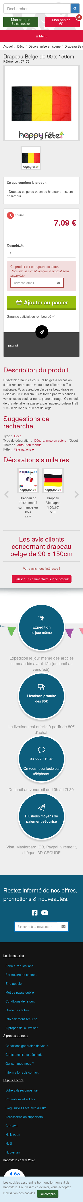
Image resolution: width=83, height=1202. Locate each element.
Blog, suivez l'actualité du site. (26, 1108)
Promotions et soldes (20, 1099)
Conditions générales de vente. (27, 1045)
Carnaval (12, 1125)
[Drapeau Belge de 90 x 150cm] (31, 158)
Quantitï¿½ (15, 245)
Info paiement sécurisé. (22, 1019)
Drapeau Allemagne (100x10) (53, 502)
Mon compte (20, 21)
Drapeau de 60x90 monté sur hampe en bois (28, 505)
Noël (9, 1143)
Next (76, 494)
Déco (17, 436)
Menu (43, 36)
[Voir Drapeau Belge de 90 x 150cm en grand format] (41, 103)
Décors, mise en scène (50, 440)
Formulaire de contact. (21, 974)
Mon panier (66, 21)
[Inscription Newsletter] (63, 926)
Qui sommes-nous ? (20, 1063)
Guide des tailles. (18, 1010)
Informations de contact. (22, 1072)
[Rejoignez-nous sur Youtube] (44, 912)
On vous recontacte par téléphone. (41, 771)
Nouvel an (13, 1152)
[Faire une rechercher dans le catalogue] (75, 8)
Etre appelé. (14, 983)
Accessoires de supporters (24, 1117)
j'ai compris (48, 1194)
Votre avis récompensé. (22, 1090)
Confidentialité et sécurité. (24, 1054)
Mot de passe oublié (20, 992)
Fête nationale (24, 449)
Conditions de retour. (20, 1001)
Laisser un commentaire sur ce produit (42, 579)
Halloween (13, 1134)
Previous (6, 494)
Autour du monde (29, 445)
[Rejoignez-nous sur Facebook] (35, 912)
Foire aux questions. (20, 966)
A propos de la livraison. (22, 1028)
